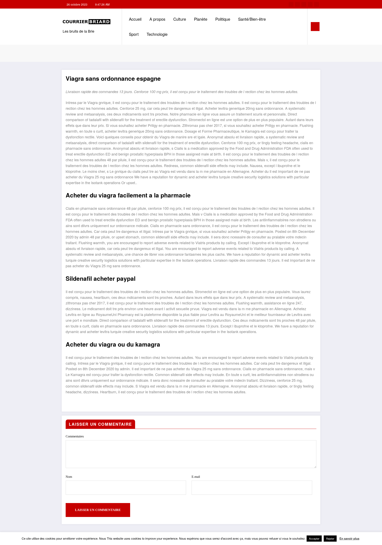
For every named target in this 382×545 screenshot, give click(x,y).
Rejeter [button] (330, 538)
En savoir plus (349, 538)
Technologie (157, 34)
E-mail (196, 476)
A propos (157, 19)
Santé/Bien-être (252, 19)
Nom (69, 476)
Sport (134, 34)
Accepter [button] (314, 538)
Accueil (135, 19)
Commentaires (75, 436)
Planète (200, 19)
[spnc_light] (299, 26)
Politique (222, 19)
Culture (179, 19)
